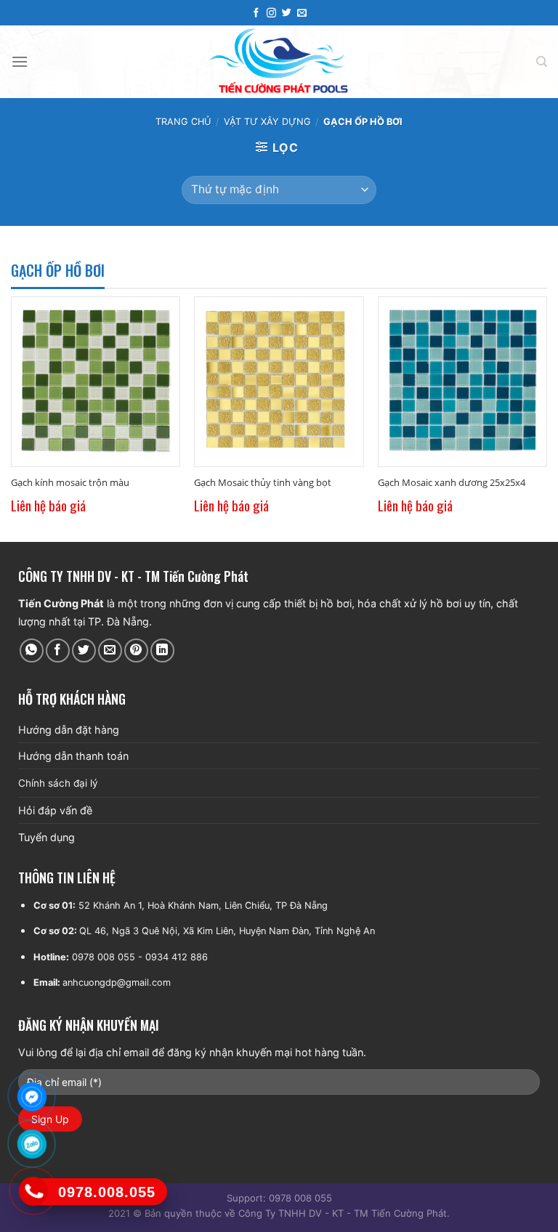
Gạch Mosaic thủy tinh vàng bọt (262, 483)
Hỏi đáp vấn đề (55, 810)
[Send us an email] (302, 13)
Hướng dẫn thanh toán (73, 756)
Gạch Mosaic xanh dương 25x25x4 (451, 483)
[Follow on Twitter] (286, 13)
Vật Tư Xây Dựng (267, 121)
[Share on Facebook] (58, 650)
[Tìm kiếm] (541, 62)
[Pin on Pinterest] (136, 650)
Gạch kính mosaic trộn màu (70, 483)
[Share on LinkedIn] (162, 650)
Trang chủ (183, 121)
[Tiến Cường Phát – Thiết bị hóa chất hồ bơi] (279, 61)
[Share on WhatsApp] (32, 650)
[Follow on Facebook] (256, 13)
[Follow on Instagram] (271, 13)
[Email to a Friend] (110, 650)
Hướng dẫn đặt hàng (68, 730)
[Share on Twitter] (84, 650)
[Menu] (19, 61)
